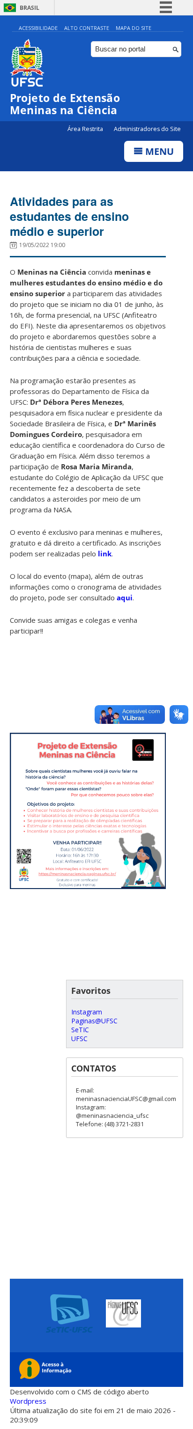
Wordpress (28, 1401)
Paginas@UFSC (94, 1020)
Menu (158, 151)
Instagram (86, 1011)
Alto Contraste (86, 27)
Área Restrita (85, 129)
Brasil (29, 8)
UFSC (79, 1038)
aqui (125, 597)
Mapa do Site (133, 27)
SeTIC (80, 1029)
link (104, 553)
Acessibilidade (38, 27)
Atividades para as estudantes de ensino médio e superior (69, 216)
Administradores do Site (147, 129)
